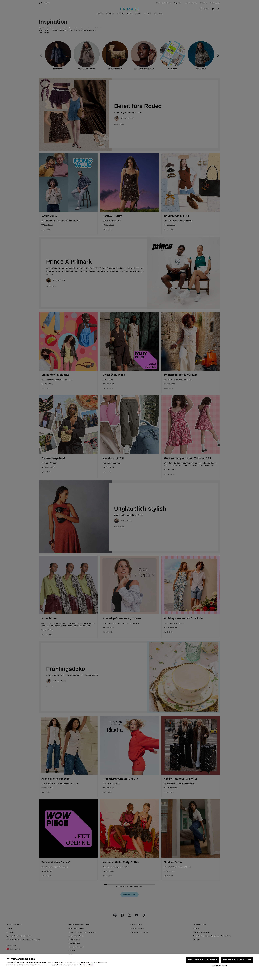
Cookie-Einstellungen (219, 965)
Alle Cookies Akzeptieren (237, 959)
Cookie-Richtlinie (86, 965)
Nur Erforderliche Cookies (202, 959)
